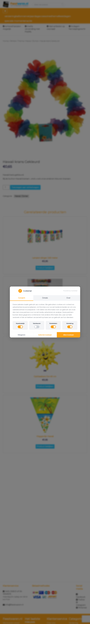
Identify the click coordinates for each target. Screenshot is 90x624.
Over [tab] (68, 298)
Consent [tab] (21, 298)
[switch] (20, 326)
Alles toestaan (68, 335)
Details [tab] (45, 298)
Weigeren (21, 335)
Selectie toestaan (45, 335)
